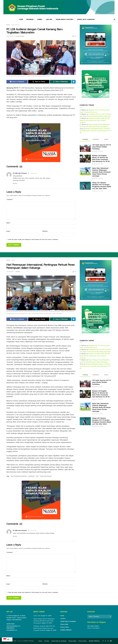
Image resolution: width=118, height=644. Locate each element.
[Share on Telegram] (74, 81)
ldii (37, 476)
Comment (10, 199)
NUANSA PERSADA (66, 630)
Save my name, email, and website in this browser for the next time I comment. (33, 239)
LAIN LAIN (49, 19)
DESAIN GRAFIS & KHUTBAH (64, 19)
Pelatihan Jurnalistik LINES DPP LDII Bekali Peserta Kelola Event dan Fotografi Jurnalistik (95, 120)
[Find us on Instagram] (108, 641)
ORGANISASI (29, 19)
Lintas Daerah (15, 25)
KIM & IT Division (29, 641)
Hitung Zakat (64, 624)
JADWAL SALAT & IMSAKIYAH (86, 19)
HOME (21, 19)
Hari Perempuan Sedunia (18, 476)
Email (8, 231)
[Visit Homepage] (58, 8)
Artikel (13, 260)
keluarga (31, 476)
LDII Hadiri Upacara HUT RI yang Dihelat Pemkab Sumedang (101, 147)
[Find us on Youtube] (111, 641)
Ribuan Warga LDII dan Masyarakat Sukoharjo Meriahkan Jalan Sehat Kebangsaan (95, 126)
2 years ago (33, 173)
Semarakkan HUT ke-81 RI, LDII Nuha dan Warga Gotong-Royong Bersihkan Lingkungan (95, 115)
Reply (15, 183)
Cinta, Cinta (37, 616)
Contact (62, 619)
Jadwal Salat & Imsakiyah (68, 621)
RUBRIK (39, 19)
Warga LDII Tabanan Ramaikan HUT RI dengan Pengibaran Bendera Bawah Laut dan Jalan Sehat (101, 186)
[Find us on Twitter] (105, 641)
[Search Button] (114, 19)
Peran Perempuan (45, 476)
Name (8, 223)
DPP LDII (13, 641)
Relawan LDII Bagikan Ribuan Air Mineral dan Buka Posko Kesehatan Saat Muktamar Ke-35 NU (95, 131)
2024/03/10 (10, 36)
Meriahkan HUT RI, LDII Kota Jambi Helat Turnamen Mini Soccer (95, 111)
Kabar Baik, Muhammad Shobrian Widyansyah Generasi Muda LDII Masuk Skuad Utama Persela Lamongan (101, 172)
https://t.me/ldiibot (93, 628)
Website (45, 231)
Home (8, 25)
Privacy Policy (64, 627)
